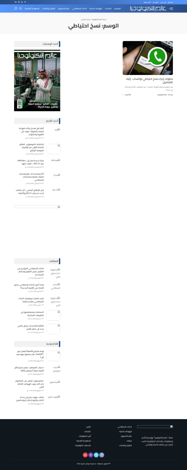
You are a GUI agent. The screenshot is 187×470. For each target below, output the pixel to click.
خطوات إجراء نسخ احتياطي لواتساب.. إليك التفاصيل (149, 80)
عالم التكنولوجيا (162, 94)
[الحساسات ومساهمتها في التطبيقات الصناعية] (53, 315)
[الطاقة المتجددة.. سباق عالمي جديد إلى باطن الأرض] (53, 329)
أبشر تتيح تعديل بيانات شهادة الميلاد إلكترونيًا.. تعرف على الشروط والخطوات (31, 131)
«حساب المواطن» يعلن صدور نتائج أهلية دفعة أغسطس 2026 (29, 369)
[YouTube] (15, 2)
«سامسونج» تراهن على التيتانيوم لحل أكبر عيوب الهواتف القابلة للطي (29, 384)
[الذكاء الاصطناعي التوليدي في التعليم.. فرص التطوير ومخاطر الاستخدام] (53, 273)
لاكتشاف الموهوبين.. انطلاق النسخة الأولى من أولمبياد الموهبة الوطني (31, 147)
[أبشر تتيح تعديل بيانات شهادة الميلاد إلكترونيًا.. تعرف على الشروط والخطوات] (53, 133)
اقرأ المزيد (128, 94)
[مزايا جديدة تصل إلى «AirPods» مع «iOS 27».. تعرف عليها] (53, 164)
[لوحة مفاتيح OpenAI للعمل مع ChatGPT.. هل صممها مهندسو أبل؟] (53, 356)
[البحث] (15, 8)
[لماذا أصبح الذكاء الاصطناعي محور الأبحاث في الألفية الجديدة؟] (53, 288)
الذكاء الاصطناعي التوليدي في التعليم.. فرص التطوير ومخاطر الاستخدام (30, 271)
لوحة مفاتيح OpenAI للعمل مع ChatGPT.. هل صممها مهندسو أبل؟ (30, 354)
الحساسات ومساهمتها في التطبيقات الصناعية (32, 313)
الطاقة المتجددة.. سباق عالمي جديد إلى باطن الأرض (30, 327)
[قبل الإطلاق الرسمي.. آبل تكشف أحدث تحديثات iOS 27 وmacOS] (53, 193)
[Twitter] (22, 2)
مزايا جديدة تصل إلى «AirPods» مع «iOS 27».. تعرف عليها (30, 162)
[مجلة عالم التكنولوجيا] (147, 8)
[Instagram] (18, 2)
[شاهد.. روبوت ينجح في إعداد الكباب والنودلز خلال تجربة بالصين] (53, 400)
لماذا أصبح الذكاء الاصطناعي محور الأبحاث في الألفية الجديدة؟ (29, 286)
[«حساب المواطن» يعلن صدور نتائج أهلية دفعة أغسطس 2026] (53, 371)
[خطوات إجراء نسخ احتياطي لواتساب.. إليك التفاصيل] (148, 58)
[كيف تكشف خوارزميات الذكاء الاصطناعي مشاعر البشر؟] (53, 302)
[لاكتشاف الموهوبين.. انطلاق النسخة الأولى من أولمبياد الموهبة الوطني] (53, 149)
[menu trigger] (169, 8)
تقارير (168, 72)
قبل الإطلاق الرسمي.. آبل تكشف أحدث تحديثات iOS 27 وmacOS (30, 191)
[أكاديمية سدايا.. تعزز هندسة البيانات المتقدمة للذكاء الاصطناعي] (53, 178)
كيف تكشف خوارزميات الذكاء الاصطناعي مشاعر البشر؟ (31, 300)
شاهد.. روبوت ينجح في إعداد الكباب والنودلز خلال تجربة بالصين (30, 398)
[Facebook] (25, 2)
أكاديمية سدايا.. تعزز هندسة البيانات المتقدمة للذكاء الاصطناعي (31, 177)
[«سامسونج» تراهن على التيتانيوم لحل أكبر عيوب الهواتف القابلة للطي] (53, 385)
